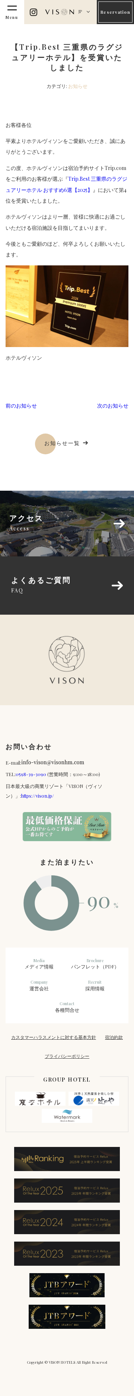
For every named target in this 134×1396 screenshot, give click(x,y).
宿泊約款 (114, 1037)
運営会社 (39, 985)
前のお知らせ (21, 405)
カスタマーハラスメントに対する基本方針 (53, 1037)
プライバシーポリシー (67, 1056)
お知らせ (77, 86)
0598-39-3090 (31, 774)
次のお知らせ (112, 405)
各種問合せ (67, 1007)
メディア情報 (39, 964)
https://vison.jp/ (37, 795)
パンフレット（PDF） (95, 964)
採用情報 (95, 985)
